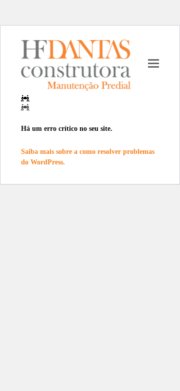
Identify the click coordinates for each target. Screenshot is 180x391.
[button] (153, 62)
